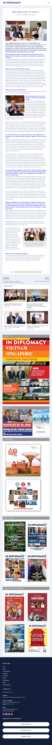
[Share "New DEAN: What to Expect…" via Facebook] (16, 272)
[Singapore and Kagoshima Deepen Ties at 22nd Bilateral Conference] (37, 317)
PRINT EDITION (25, 724)
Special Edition (6, 680)
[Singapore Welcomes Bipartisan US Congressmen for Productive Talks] (14, 295)
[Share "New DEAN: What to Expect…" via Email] (37, 272)
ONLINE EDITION (26, 730)
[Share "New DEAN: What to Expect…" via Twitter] (18, 272)
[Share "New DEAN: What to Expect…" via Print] (40, 272)
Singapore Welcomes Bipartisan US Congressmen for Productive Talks (13, 304)
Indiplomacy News (27, 14)
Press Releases (6, 671)
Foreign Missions (6, 684)
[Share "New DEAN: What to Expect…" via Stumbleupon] (35, 272)
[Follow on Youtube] (12, 714)
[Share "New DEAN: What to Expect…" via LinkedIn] (29, 272)
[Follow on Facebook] (4, 714)
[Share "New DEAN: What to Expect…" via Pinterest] (26, 272)
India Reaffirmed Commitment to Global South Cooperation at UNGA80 (14, 326)
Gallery (4, 682)
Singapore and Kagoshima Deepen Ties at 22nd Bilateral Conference (37, 326)
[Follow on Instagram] (6, 714)
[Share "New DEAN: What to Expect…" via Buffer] (32, 272)
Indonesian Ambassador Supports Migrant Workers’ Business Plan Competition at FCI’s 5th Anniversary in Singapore (37, 305)
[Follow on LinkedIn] (9, 714)
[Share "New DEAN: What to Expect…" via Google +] (21, 272)
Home (4, 666)
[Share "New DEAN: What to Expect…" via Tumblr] (24, 272)
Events (4, 678)
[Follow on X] (14, 714)
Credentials (5, 675)
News (4, 668)
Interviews (33, 14)
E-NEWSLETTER (25, 736)
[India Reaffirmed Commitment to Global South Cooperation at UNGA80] (14, 317)
